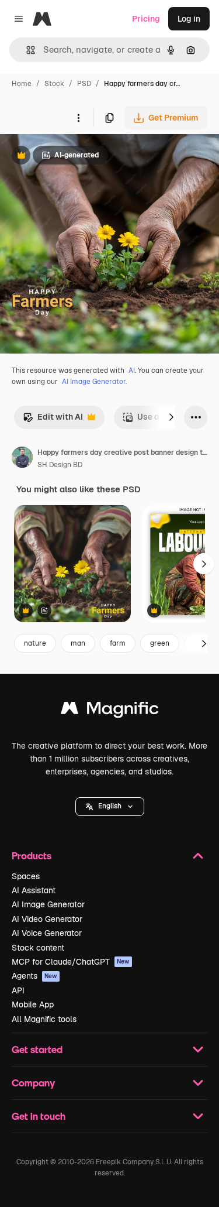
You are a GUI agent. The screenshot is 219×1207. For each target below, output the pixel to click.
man (78, 643)
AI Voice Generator (47, 933)
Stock (54, 83)
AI (131, 370)
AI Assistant (33, 890)
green (159, 643)
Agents (34, 976)
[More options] (78, 117)
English (109, 806)
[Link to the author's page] (22, 459)
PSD (84, 83)
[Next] (171, 417)
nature (35, 643)
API (18, 990)
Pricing (146, 18)
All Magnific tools (44, 1019)
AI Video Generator (47, 919)
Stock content (38, 947)
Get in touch (38, 1116)
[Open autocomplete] (26, 50)
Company (33, 1082)
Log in (189, 18)
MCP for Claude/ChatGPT (71, 961)
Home (22, 83)
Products (31, 855)
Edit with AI (53, 420)
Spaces (26, 876)
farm (118, 643)
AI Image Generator (48, 904)
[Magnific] (110, 711)
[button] (109, 806)
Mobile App (33, 1004)
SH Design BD (59, 464)
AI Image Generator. (94, 381)
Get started (37, 1049)
